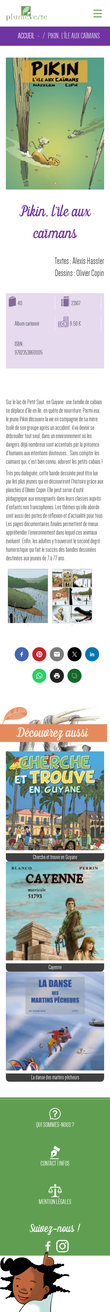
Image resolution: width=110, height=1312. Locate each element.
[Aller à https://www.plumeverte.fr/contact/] (55, 1157)
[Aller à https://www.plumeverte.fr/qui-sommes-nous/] (55, 1118)
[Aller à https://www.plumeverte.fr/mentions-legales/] (55, 1195)
